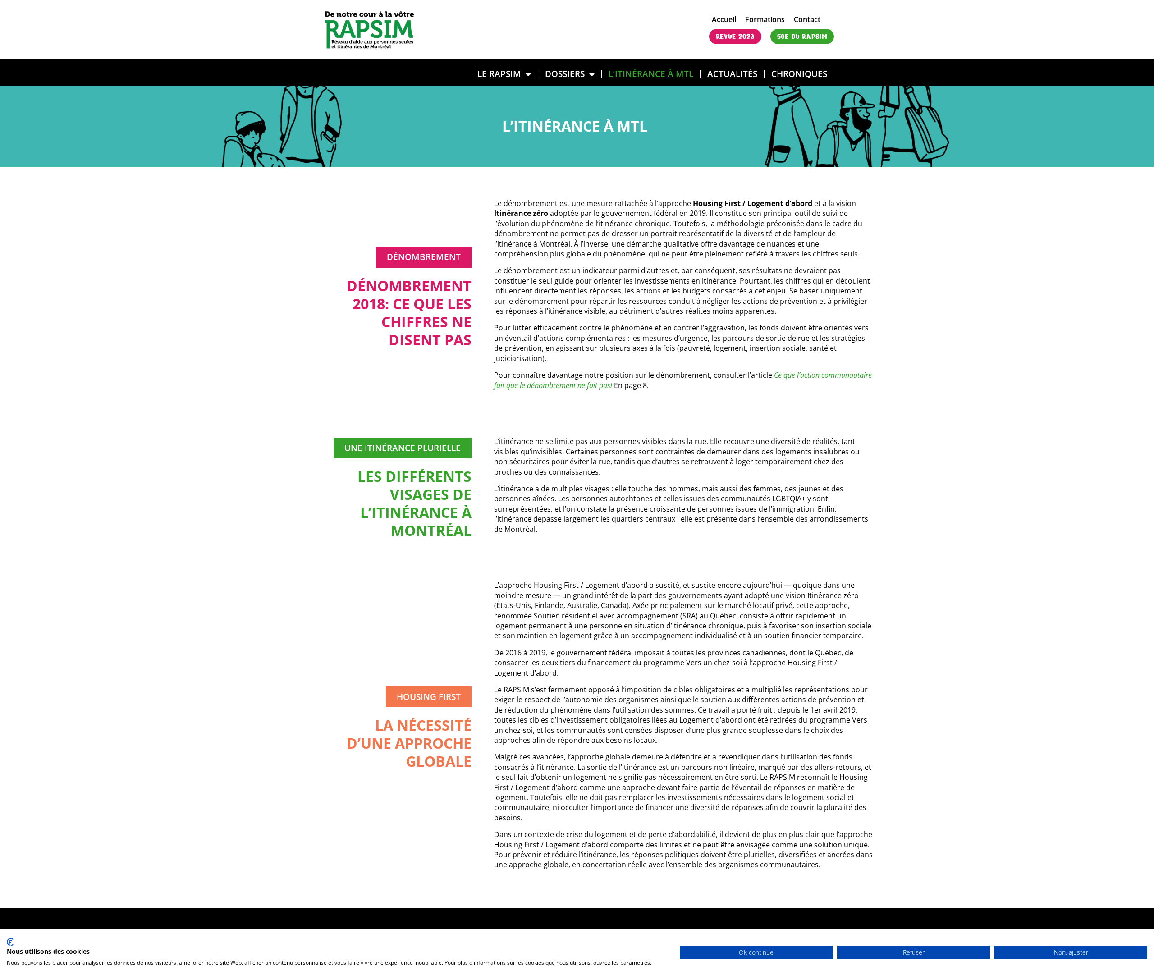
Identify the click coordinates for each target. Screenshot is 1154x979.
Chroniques (799, 74)
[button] (424, 257)
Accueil (724, 19)
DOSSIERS (565, 74)
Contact (807, 19)
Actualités (732, 74)
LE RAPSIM (499, 74)
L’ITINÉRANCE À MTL (651, 74)
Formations (765, 19)
